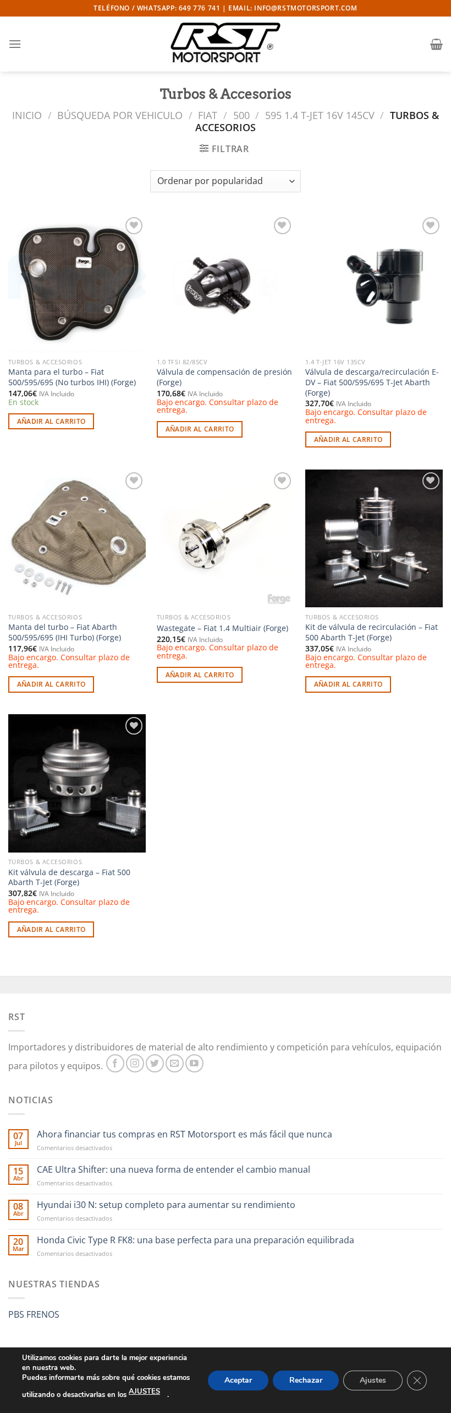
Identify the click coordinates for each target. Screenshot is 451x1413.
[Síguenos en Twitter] (155, 1063)
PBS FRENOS (33, 1314)
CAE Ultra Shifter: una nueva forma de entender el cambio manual (173, 1169)
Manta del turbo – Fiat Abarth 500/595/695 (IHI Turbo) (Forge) (64, 632)
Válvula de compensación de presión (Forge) (224, 377)
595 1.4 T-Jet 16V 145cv (320, 115)
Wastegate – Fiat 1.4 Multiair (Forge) (222, 628)
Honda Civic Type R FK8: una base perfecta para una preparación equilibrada (195, 1240)
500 (241, 115)
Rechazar (305, 1379)
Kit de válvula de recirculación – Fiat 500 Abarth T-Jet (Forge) (371, 632)
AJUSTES (144, 1391)
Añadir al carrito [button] (51, 421)
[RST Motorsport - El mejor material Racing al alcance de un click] (225, 44)
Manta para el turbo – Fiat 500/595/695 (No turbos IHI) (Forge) (72, 377)
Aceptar (238, 1379)
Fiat (207, 115)
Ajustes (373, 1379)
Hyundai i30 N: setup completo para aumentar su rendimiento (166, 1205)
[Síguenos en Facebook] (115, 1063)
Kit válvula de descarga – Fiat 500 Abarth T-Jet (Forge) (69, 877)
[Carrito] (436, 44)
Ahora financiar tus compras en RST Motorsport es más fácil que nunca (184, 1134)
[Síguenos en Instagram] (135, 1063)
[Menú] (14, 43)
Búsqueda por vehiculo (120, 115)
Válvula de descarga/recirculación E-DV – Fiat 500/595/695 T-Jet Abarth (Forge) (372, 382)
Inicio (27, 115)
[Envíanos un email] (175, 1063)
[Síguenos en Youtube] (194, 1063)
